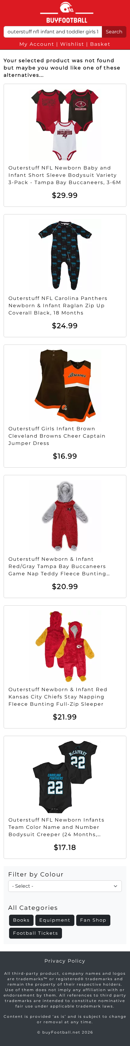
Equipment (54, 920)
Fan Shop (93, 920)
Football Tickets (35, 933)
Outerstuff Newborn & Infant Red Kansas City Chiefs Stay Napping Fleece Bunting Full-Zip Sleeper (58, 697)
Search (114, 32)
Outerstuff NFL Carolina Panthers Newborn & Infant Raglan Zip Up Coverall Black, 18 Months (58, 305)
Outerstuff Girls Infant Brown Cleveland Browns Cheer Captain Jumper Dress (57, 436)
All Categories (33, 907)
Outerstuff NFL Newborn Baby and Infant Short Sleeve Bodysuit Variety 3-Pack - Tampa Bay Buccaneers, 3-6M (64, 175)
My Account (36, 44)
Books (21, 920)
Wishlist (72, 44)
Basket (100, 44)
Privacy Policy (65, 961)
